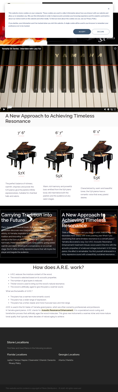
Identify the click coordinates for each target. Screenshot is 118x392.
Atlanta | (62, 360)
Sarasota (51, 360)
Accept (82, 32)
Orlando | (44, 360)
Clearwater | (34, 360)
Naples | (25, 360)
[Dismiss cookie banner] (108, 8)
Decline (100, 32)
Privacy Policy (15, 363)
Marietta (69, 360)
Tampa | (18, 360)
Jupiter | (10, 360)
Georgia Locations (69, 354)
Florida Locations (17, 354)
